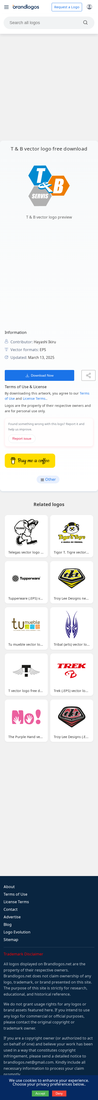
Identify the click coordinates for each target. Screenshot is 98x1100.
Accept (40, 1093)
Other (50, 479)
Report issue (21, 438)
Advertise (12, 917)
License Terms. (34, 398)
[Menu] (6, 7)
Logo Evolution (17, 932)
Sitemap (11, 939)
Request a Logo (66, 7)
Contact (11, 909)
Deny (59, 1093)
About (9, 886)
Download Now (42, 375)
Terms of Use (15, 894)
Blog (8, 924)
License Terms (16, 901)
